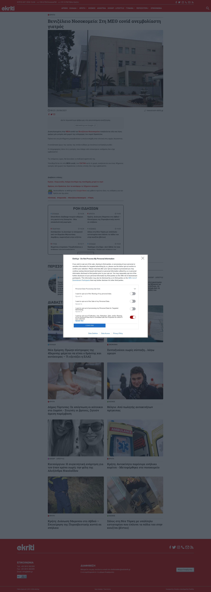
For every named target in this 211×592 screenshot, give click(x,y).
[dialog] (105, 296)
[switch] (133, 293)
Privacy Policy (118, 333)
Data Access (105, 333)
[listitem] (105, 289)
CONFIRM (90, 325)
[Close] (143, 259)
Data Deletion (93, 333)
